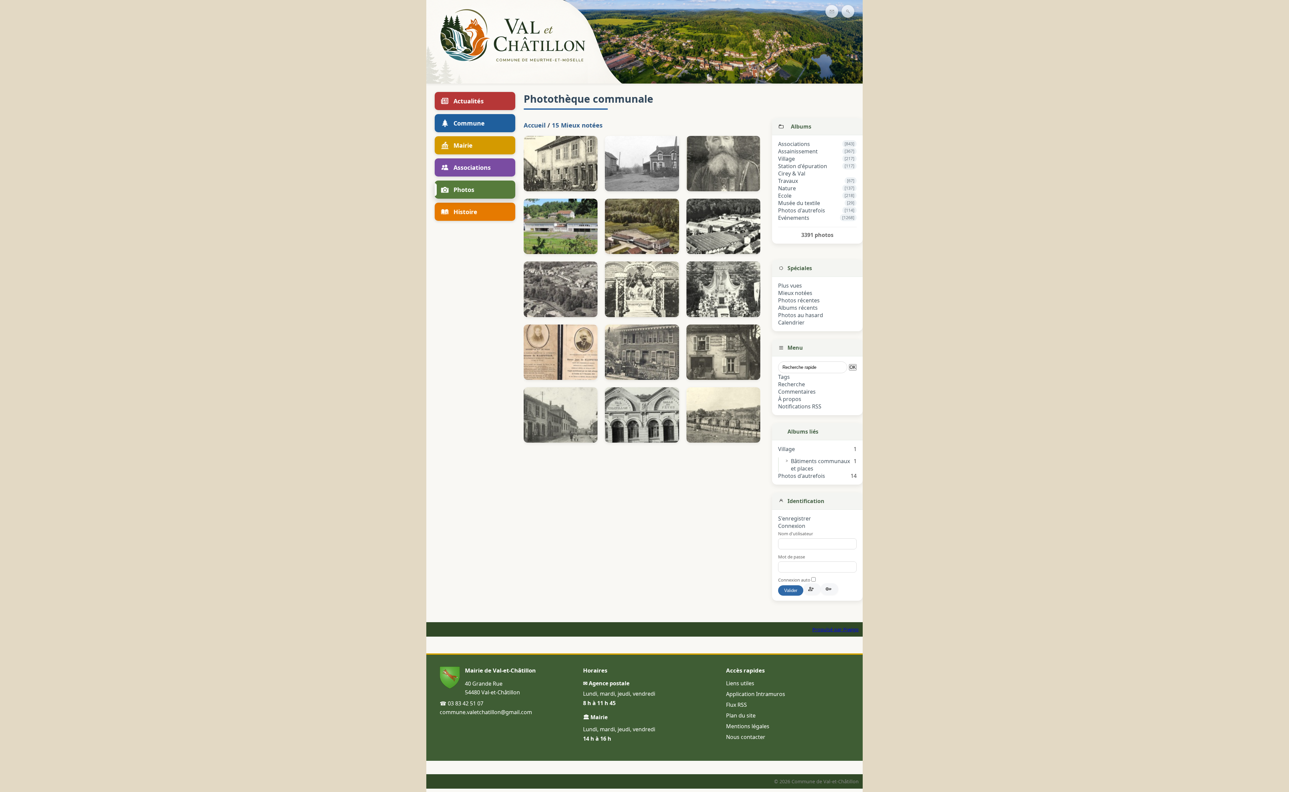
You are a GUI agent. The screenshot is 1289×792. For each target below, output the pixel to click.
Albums (801, 126)
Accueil (535, 125)
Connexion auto (794, 580)
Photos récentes (799, 300)
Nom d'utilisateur (795, 534)
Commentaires (797, 391)
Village (786, 158)
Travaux (788, 181)
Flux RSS (736, 704)
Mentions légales (747, 726)
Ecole (785, 195)
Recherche (791, 384)
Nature (787, 188)
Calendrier (791, 322)
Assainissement (798, 151)
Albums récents (798, 307)
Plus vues (790, 285)
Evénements (793, 217)
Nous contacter (745, 737)
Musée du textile (799, 203)
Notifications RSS (799, 406)
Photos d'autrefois (801, 210)
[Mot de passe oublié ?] (829, 589)
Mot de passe (791, 557)
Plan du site (741, 715)
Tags (784, 377)
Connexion (791, 526)
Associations (794, 144)
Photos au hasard (800, 315)
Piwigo (851, 629)
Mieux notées (795, 293)
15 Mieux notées (577, 125)
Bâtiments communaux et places (820, 464)
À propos (789, 399)
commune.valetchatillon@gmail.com (486, 712)
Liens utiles (740, 683)
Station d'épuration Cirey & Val (802, 169)
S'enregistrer (794, 518)
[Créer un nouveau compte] (812, 589)
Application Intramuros (755, 694)
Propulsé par (827, 629)
